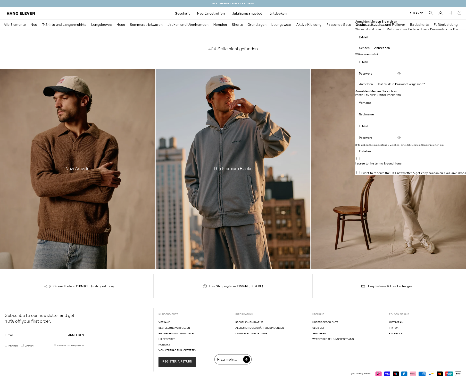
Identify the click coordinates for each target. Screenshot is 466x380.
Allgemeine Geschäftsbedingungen (259, 328)
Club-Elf (318, 328)
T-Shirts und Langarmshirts (64, 24)
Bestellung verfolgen (174, 328)
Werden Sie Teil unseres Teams (333, 339)
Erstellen (365, 151)
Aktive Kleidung (308, 24)
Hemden (220, 24)
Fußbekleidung (446, 24)
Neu (34, 24)
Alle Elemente (15, 24)
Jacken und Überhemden (187, 24)
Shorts (237, 24)
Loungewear (281, 24)
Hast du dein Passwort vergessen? (401, 84)
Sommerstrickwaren (146, 24)
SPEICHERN (319, 333)
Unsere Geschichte (325, 322)
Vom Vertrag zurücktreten (177, 350)
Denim (361, 24)
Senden (364, 48)
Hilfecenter (166, 339)
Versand (164, 322)
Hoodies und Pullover (388, 24)
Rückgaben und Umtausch (176, 333)
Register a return (177, 361)
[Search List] (430, 13)
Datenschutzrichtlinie (251, 333)
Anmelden (366, 84)
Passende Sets (338, 24)
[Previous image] (201, 99)
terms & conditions (388, 163)
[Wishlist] (450, 14)
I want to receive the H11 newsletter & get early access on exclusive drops (413, 173)
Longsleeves (101, 24)
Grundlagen (257, 24)
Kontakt (164, 344)
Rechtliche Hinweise (249, 322)
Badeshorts (419, 24)
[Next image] (259, 99)
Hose (120, 24)
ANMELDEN (76, 335)
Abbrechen (382, 48)
